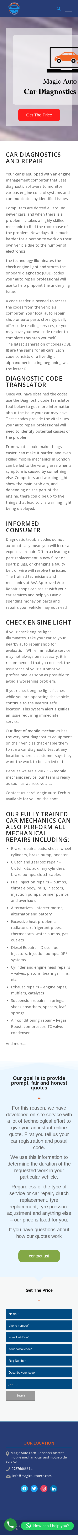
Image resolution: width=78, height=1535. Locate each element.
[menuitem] (57, 8)
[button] (47, 1526)
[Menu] (66, 8)
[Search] (57, 8)
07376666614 (22, 1468)
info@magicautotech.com (32, 1475)
